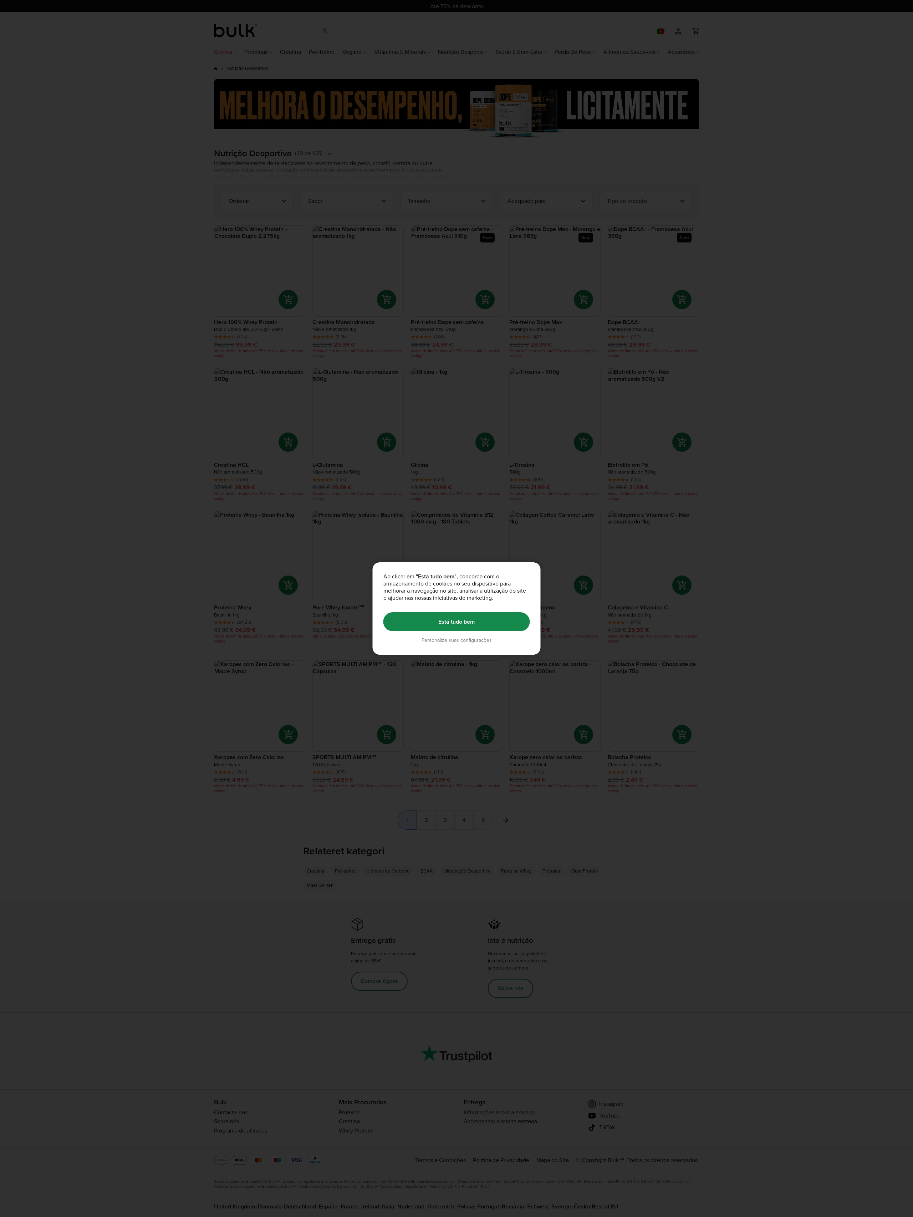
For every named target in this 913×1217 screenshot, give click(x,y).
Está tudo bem (456, 622)
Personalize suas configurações (457, 640)
